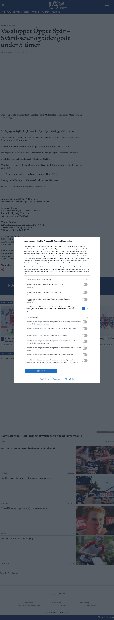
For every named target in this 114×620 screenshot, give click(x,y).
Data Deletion (44, 379)
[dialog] (57, 310)
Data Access (57, 379)
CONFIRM (41, 371)
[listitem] (57, 279)
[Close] (95, 241)
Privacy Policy (69, 379)
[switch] (85, 284)
